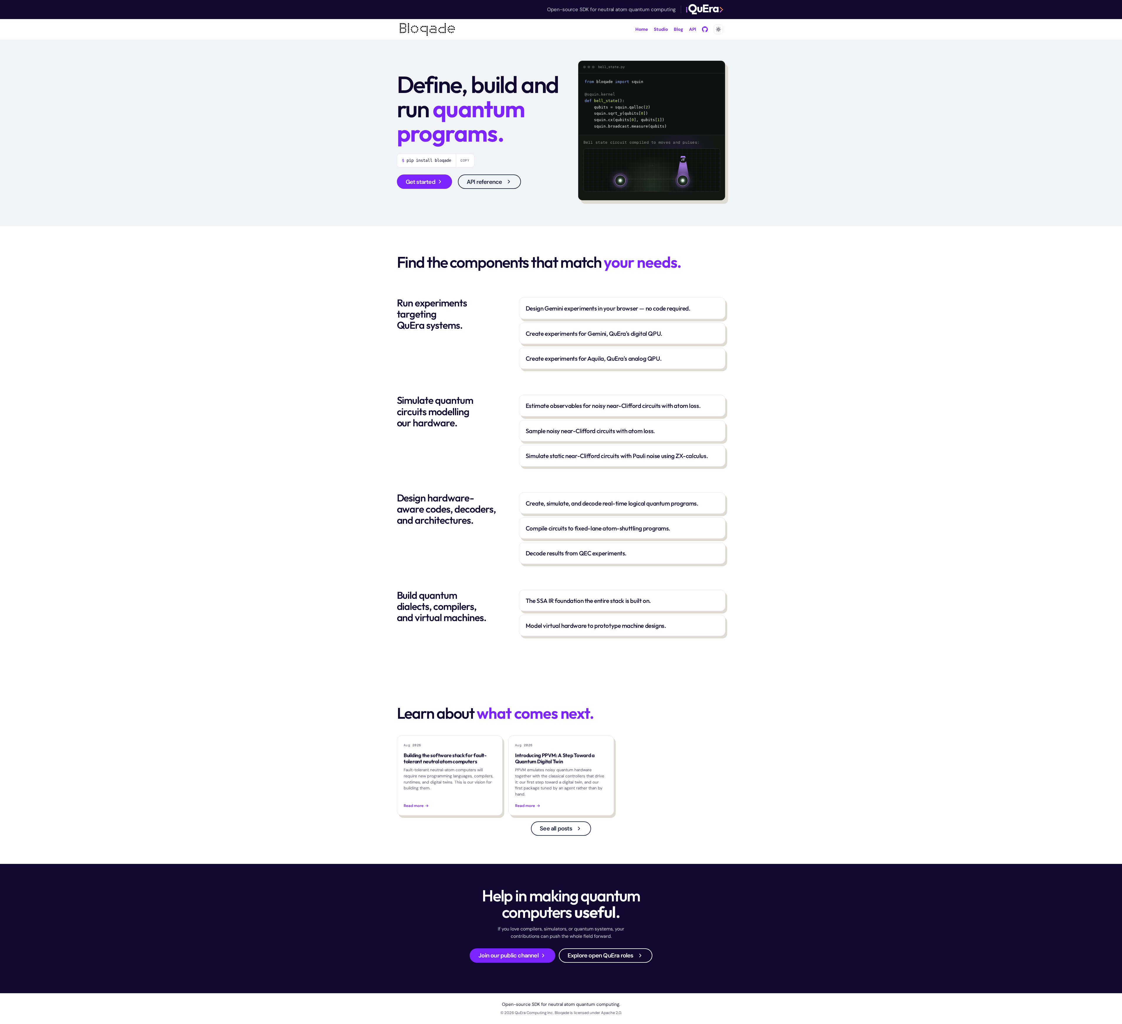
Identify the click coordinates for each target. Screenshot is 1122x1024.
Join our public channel (508, 955)
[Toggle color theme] (718, 29)
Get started (420, 182)
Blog (678, 29)
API (692, 29)
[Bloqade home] (427, 29)
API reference (484, 182)
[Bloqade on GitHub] (705, 29)
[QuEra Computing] (704, 9)
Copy (465, 160)
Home (641, 29)
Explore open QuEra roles (600, 955)
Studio (661, 29)
